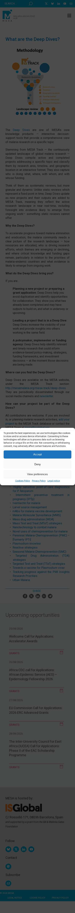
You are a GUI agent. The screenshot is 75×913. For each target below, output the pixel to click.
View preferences (37, 474)
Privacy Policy (39, 480)
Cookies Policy (22, 480)
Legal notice (54, 480)
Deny (37, 464)
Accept (37, 454)
